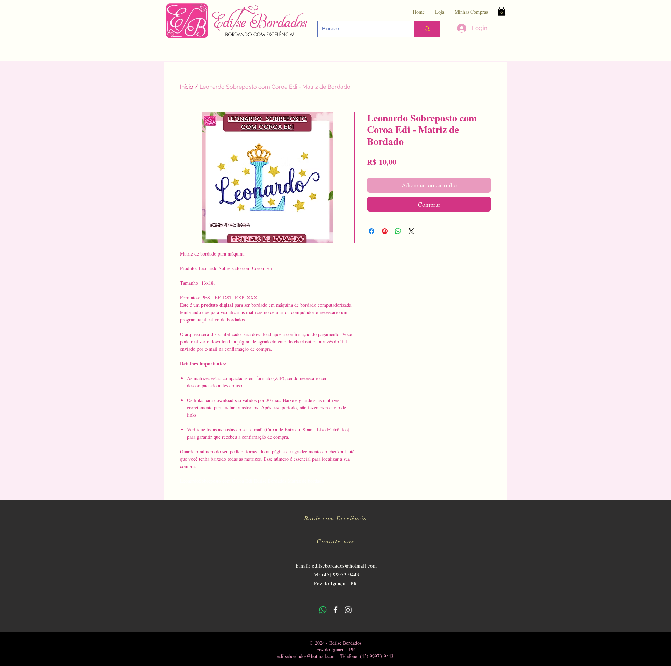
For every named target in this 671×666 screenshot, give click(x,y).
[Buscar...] (427, 29)
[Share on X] (411, 231)
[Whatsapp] (322, 609)
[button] (501, 11)
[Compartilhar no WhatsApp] (398, 231)
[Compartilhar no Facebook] (371, 231)
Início (186, 86)
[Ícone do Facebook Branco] (335, 609)
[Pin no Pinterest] (385, 231)
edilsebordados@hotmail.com (344, 565)
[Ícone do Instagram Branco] (348, 609)
